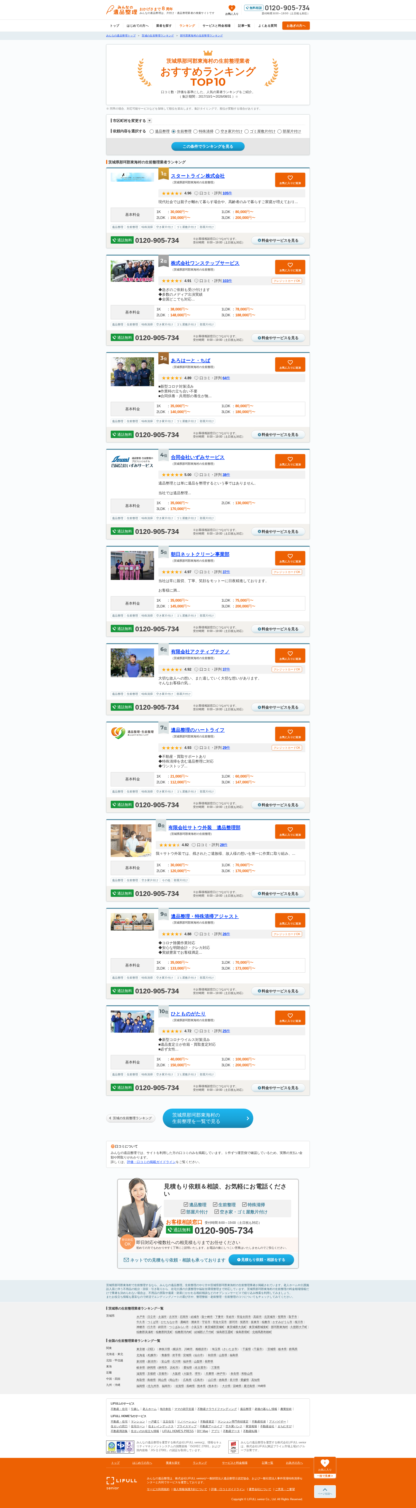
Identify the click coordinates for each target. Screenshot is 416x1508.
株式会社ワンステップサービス (205, 263)
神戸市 (221, 1373)
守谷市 (206, 1322)
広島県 (187, 1380)
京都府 (151, 1373)
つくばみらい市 (179, 1327)
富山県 (165, 1361)
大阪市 (188, 1373)
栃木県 (282, 1349)
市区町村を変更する (129, 121)
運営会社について (260, 1489)
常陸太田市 (244, 1316)
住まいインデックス (161, 1426)
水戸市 (140, 1316)
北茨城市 (269, 1316)
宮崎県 (237, 1386)
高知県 (255, 1380)
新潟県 (140, 1361)
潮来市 (195, 1322)
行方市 (151, 1327)
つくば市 (153, 1322)
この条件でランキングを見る (208, 146)
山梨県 (198, 1361)
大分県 (226, 1386)
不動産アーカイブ (211, 1426)
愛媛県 (244, 1380)
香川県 (234, 1380)
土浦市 (162, 1316)
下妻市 (219, 1316)
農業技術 (286, 1409)
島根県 (151, 1380)
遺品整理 (162, 131)
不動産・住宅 (119, 1409)
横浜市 (177, 1349)
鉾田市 (162, 1327)
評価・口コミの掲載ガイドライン (151, 1162)
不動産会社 (267, 1426)
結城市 (195, 1316)
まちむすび (285, 1426)
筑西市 (244, 1322)
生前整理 (184, 131)
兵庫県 (210, 1373)
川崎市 (188, 1349)
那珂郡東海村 (279, 1327)
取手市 (293, 1316)
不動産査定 (207, 1421)
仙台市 (198, 1355)
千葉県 (246, 1349)
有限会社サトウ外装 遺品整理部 (204, 827)
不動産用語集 (119, 1431)
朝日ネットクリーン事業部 (200, 554)
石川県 (176, 1361)
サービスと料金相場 (217, 25)
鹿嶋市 (184, 1322)
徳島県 (223, 1380)
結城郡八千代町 (204, 1332)
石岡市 (184, 1316)
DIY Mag (202, 1431)
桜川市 (299, 1322)
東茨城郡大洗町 (237, 1327)
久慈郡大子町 (298, 1327)
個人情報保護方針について (190, 1489)
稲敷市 (266, 1322)
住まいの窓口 (119, 1426)
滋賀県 (140, 1373)
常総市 (230, 1316)
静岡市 (163, 1367)
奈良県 (235, 1373)
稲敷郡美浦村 (144, 1332)
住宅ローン (138, 1426)
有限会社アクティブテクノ (200, 651)
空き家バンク (234, 1426)
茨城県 (271, 1349)
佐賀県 (180, 1386)
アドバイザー (277, 1421)
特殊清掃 (206, 131)
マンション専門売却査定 (233, 1421)
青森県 (165, 1355)
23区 (151, 1349)
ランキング (187, 25)
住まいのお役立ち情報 (145, 1431)
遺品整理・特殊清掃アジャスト (205, 916)
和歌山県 (247, 1373)
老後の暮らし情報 (266, 1409)
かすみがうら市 (282, 1322)
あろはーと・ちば (190, 360)
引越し (135, 1409)
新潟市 (152, 1361)
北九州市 (153, 1386)
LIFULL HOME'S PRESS (178, 1431)
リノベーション (187, 1421)
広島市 (198, 1380)
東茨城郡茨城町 (214, 1327)
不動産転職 (250, 1431)
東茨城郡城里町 (259, 1327)
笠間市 (282, 1316)
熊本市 (212, 1386)
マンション (138, 1421)
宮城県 (187, 1355)
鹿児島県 (249, 1386)
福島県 (234, 1355)
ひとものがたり (188, 1013)
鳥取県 (140, 1380)
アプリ (215, 1431)
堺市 (197, 1373)
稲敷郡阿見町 (164, 1332)
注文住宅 (168, 1421)
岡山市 (173, 1380)
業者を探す (164, 25)
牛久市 (140, 1322)
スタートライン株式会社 (198, 176)
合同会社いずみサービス (198, 457)
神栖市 (140, 1327)
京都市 (163, 1373)
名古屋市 (200, 1367)
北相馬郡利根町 (262, 1332)
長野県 (209, 1361)
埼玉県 (216, 1349)
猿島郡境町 (243, 1332)
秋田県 (212, 1355)
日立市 (151, 1316)
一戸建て (153, 1421)
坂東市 (255, 1322)
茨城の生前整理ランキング (132, 1118)
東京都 (140, 1349)
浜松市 (174, 1367)
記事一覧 (244, 25)
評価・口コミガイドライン (228, 1489)
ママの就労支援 (184, 1409)
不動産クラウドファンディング (217, 1409)
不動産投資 (259, 1421)
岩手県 (176, 1355)
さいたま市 (230, 1349)
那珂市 (233, 1322)
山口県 (212, 1380)
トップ (114, 25)
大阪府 (176, 1373)
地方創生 (165, 1409)
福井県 (187, 1361)
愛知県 (188, 1367)
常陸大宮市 (220, 1322)
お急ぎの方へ (296, 25)
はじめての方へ (138, 25)
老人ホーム (150, 1409)
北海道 (140, 1355)
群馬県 (293, 1349)
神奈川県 (164, 1349)
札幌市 (152, 1355)
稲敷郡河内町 (183, 1332)
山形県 (223, 1355)
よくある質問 (267, 25)
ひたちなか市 (169, 1322)
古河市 (173, 1316)
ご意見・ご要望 (285, 1489)
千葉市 (258, 1349)
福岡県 (140, 1386)
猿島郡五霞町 (224, 1332)
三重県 (215, 1367)
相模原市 (201, 1349)
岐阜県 (140, 1367)
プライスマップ (187, 1426)
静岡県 (151, 1367)
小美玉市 (196, 1327)
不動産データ (231, 1431)
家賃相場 (251, 1426)
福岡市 (166, 1386)
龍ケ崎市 (207, 1316)
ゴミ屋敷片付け (263, 131)
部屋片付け (292, 131)
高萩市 (257, 1316)
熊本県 (201, 1386)
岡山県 (162, 1380)
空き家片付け (232, 131)
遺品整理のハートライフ (198, 730)
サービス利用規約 (158, 1489)
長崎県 (190, 1386)
